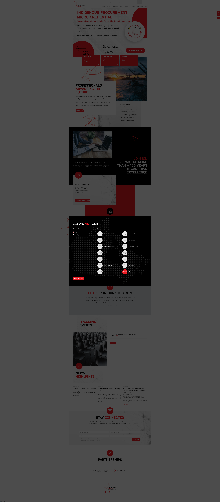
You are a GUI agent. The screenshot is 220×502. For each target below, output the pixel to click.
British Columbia (130, 234)
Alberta (103, 234)
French (76, 234)
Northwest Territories (131, 247)
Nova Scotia (104, 253)
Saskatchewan (130, 266)
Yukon (103, 272)
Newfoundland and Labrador (108, 247)
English (76, 232)
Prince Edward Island (106, 266)
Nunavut (128, 253)
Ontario (103, 259)
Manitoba (104, 240)
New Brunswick (130, 240)
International (131, 271)
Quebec (128, 259)
